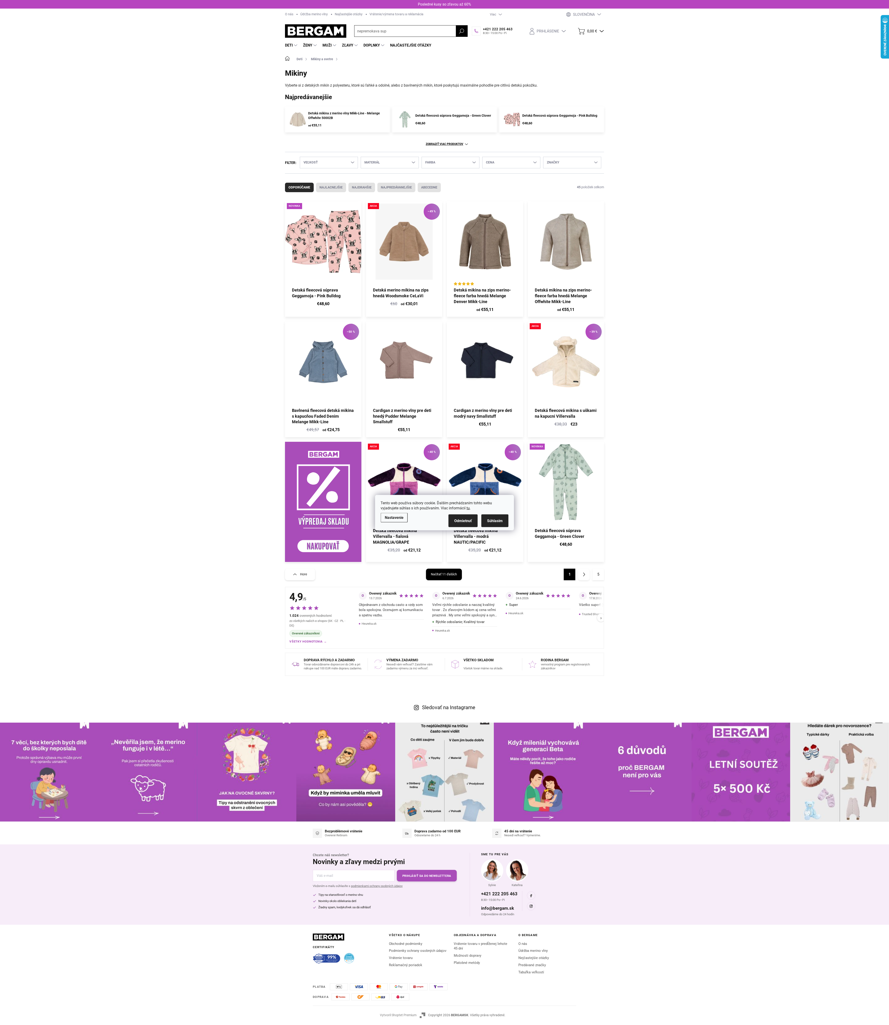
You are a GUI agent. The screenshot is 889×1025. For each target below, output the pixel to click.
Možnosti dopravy (467, 955)
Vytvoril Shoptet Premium (398, 1015)
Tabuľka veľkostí (531, 972)
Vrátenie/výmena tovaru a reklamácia (396, 14)
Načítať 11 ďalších (444, 574)
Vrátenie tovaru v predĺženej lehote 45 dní (480, 946)
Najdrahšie (362, 187)
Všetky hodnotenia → (308, 641)
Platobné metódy (467, 963)
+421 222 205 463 (499, 893)
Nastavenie (394, 517)
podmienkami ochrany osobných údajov (377, 886)
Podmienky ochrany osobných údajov (417, 951)
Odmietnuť (463, 520)
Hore (303, 574)
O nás (289, 14)
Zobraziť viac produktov (444, 144)
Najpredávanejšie (396, 187)
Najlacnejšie (331, 187)
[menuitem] (291, 45)
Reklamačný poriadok (405, 965)
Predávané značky (532, 965)
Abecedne (429, 187)
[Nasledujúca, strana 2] (584, 574)
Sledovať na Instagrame (448, 707)
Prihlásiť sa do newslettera (426, 876)
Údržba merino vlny (314, 14)
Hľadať (461, 31)
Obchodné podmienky (405, 944)
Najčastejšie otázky (349, 14)
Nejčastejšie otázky (533, 958)
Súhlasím (495, 520)
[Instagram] (531, 906)
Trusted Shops (591, 614)
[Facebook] (531, 895)
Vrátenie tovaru (401, 958)
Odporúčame (299, 187)
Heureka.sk (369, 623)
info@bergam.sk (497, 908)
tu (468, 508)
